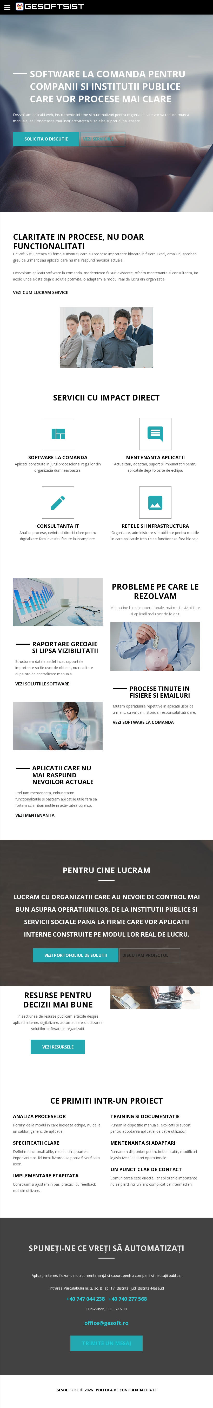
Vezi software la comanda (143, 722)
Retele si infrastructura (155, 526)
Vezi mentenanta (35, 815)
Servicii (60, 292)
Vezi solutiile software (42, 684)
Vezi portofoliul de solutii (75, 955)
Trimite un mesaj (106, 1343)
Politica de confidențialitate (126, 1389)
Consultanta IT (58, 526)
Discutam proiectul (145, 955)
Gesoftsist (54, 6)
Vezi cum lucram (32, 292)
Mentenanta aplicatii (155, 457)
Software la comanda (57, 457)
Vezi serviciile (98, 139)
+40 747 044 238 (85, 1298)
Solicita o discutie (46, 139)
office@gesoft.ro (106, 1322)
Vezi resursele (58, 1047)
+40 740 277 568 (127, 1298)
